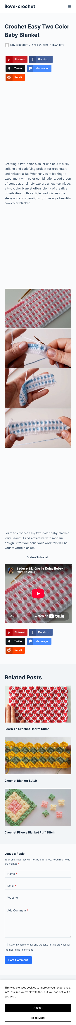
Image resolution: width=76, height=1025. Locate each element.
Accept (38, 1007)
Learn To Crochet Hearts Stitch (27, 729)
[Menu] (69, 6)
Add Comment (17, 910)
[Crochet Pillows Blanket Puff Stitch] (38, 807)
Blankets (58, 45)
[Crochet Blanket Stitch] (38, 756)
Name (12, 874)
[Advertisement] (38, 121)
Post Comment (18, 960)
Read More (38, 1017)
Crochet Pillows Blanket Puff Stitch (30, 832)
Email (11, 885)
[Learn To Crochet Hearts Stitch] (38, 704)
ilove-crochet (20, 6)
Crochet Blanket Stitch (21, 780)
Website (12, 897)
